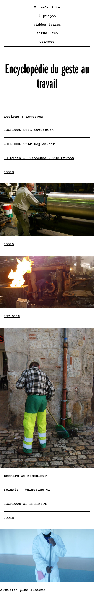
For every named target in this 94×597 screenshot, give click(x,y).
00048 (9, 172)
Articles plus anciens (22, 590)
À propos (47, 16)
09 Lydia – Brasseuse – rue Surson (39, 158)
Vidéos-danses (47, 24)
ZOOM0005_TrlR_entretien (29, 130)
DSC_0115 (12, 316)
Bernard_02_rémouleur (25, 476)
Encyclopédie (47, 7)
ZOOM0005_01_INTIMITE (25, 503)
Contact (47, 41)
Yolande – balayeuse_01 (27, 489)
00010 (9, 244)
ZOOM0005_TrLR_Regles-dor (29, 144)
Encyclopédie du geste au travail (47, 76)
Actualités (47, 33)
